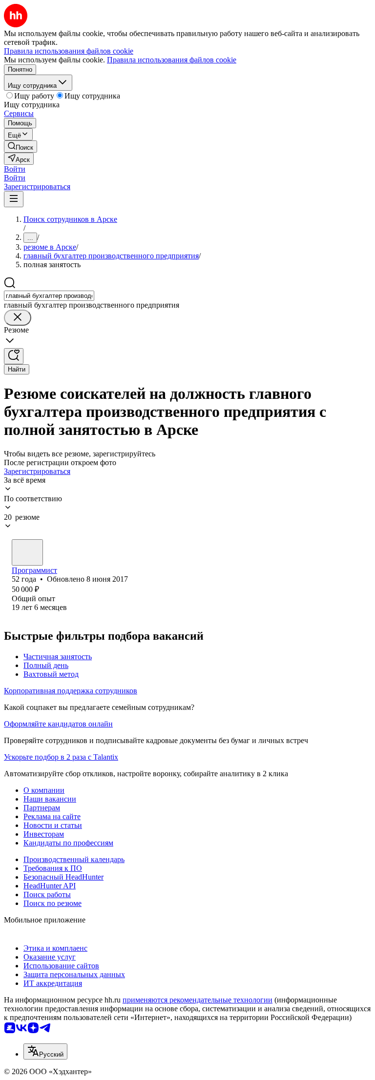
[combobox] (49, 296)
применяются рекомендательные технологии (197, 1000)
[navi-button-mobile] (13, 199)
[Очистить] (17, 318)
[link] (20, 146)
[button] (14, 169)
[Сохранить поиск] (13, 356)
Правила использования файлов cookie (171, 60)
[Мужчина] (27, 552)
